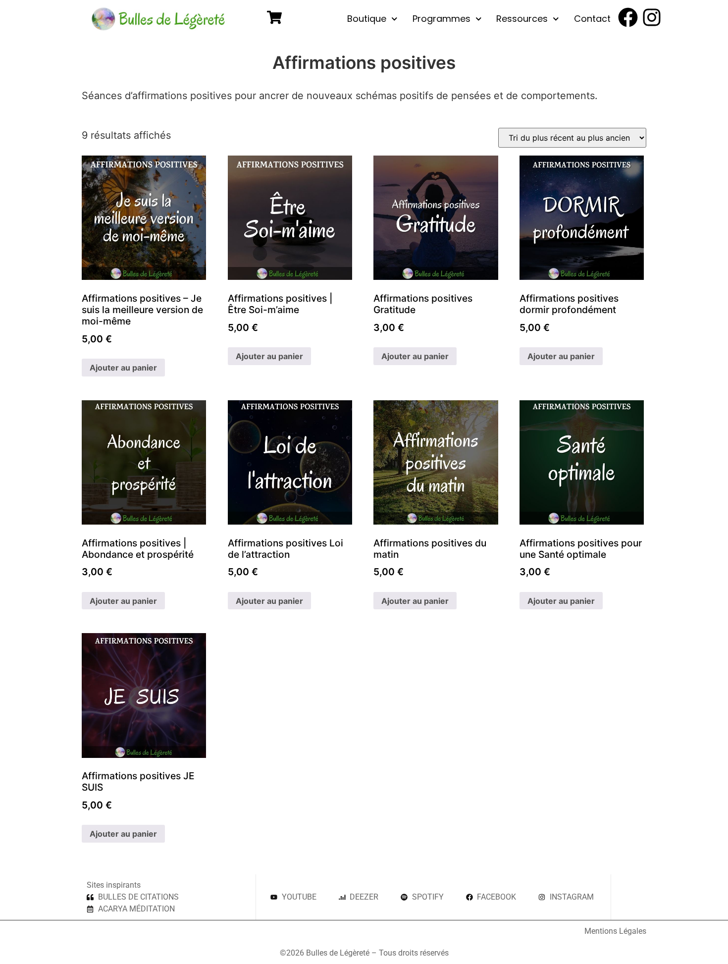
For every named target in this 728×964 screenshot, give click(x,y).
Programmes (441, 18)
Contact (592, 18)
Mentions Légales (615, 931)
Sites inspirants (114, 885)
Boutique (366, 18)
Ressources (522, 18)
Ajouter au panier (123, 368)
